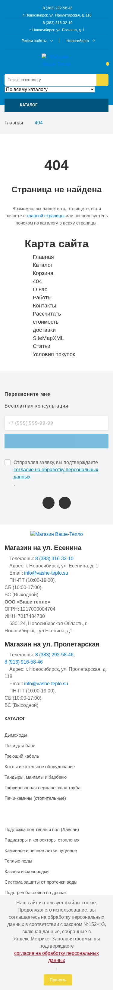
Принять (58, 979)
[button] (56, 105)
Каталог (43, 265)
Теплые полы (18, 860)
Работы (42, 298)
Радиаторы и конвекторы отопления (42, 839)
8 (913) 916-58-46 (24, 662)
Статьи (41, 346)
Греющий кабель (22, 756)
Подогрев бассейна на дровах (36, 892)
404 (37, 281)
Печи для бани (20, 745)
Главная (14, 122)
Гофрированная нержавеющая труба (42, 787)
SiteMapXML (48, 338)
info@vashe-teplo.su (46, 573)
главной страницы (45, 215)
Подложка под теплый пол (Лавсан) (42, 829)
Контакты (44, 306)
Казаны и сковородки (27, 871)
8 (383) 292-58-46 (57, 8)
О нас (40, 289)
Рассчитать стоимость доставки (47, 322)
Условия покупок (54, 354)
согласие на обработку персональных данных (56, 473)
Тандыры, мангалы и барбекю (36, 777)
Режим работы (34, 41)
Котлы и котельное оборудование (40, 766)
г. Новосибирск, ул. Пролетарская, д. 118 (57, 15)
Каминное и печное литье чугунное (41, 850)
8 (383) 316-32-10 (57, 23)
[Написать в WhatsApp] (65, 503)
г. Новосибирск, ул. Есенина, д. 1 (57, 30)
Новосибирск (78, 41)
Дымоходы (16, 735)
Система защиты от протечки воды (41, 882)
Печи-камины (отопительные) (35, 798)
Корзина (43, 273)
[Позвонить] (48, 503)
